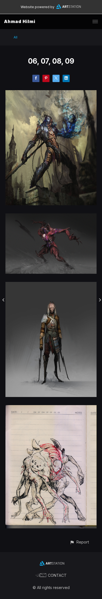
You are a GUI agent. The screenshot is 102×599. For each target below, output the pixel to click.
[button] (79, 542)
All (15, 37)
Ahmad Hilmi (19, 21)
